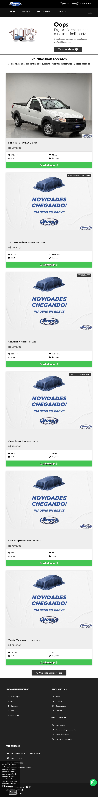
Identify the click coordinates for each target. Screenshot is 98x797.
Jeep (12, 711)
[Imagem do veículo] (49, 105)
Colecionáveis (43, 12)
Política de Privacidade (63, 739)
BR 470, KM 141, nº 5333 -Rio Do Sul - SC (26, 753)
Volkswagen (15, 697)
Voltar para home (66, 49)
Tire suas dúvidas (62, 734)
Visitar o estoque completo (65, 730)
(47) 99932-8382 (69, 4)
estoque (86, 63)
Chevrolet (14, 706)
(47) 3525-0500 (85, 4)
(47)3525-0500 (16, 758)
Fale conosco (60, 725)
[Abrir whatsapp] (93, 782)
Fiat (12, 701)
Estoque (26, 12)
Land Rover (15, 715)
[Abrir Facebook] (27, 787)
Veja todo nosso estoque (50, 673)
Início (12, 12)
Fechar (13, 792)
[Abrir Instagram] (30, 787)
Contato (61, 12)
